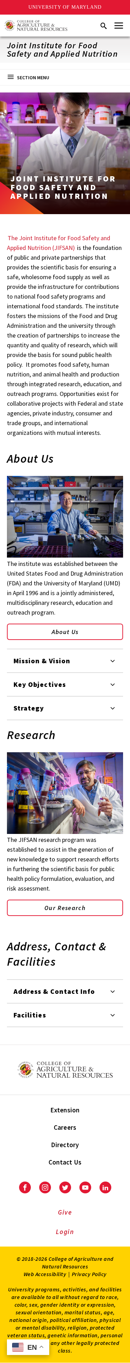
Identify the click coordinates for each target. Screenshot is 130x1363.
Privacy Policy (89, 1274)
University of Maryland (65, 7)
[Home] (35, 25)
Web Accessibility (45, 1274)
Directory (65, 1145)
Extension (64, 1110)
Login (65, 1231)
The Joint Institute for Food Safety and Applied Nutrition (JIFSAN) (58, 243)
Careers (65, 1127)
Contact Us (65, 1162)
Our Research (65, 908)
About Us (65, 632)
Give (65, 1212)
